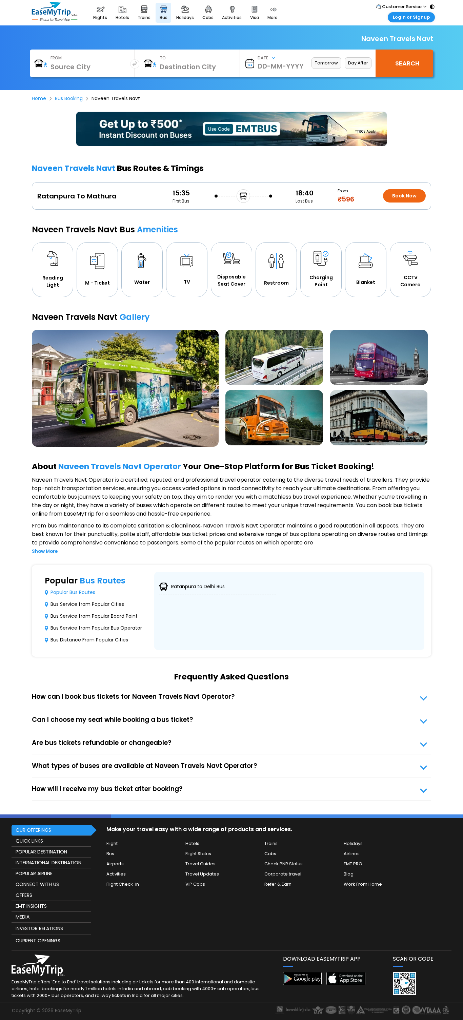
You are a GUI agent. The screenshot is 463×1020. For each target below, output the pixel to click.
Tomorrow (326, 63)
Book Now (404, 195)
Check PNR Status (283, 864)
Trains (271, 843)
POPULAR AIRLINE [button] (34, 873)
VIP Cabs (195, 884)
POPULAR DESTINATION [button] (41, 851)
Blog (349, 874)
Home (39, 98)
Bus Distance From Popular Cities (89, 639)
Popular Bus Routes (73, 592)
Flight (112, 843)
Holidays (353, 843)
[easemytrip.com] (54, 19)
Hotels (192, 843)
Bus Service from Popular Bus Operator (96, 627)
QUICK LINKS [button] (29, 841)
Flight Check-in (122, 884)
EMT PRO (353, 864)
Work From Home (363, 884)
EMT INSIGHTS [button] (31, 906)
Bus (110, 853)
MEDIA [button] (22, 916)
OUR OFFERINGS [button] (33, 830)
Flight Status (198, 853)
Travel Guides (200, 864)
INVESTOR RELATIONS (39, 928)
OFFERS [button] (24, 895)
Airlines (352, 853)
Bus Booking (69, 98)
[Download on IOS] (345, 983)
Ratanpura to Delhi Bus (198, 586)
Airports (115, 864)
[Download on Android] (302, 983)
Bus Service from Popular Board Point (94, 616)
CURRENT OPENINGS (38, 940)
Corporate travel (282, 874)
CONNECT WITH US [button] (37, 884)
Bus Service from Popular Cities (87, 604)
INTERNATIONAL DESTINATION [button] (48, 862)
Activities (116, 874)
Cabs (270, 853)
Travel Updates (202, 874)
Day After (358, 63)
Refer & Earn (277, 884)
